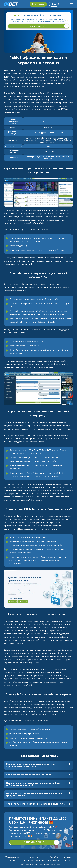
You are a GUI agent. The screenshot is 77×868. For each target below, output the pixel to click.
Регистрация (38, 4)
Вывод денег (67, 858)
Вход (54, 4)
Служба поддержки (53, 858)
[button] (73, 860)
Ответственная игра (12, 858)
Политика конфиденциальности (33, 858)
